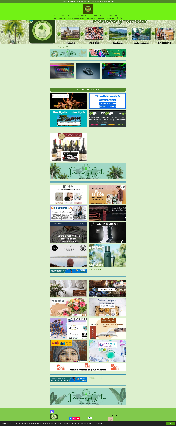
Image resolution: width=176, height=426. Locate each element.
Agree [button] (170, 423)
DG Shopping (60, 47)
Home (52, 47)
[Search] (117, 18)
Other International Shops (74, 47)
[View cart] (121, 18)
